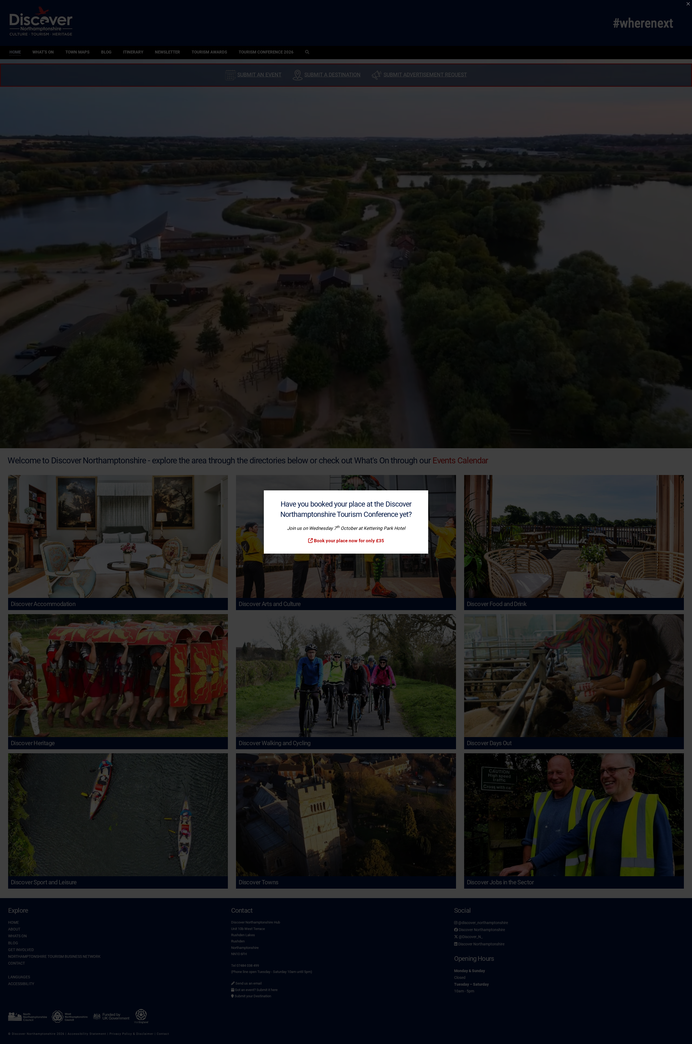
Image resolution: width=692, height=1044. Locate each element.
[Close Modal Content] (688, 4)
